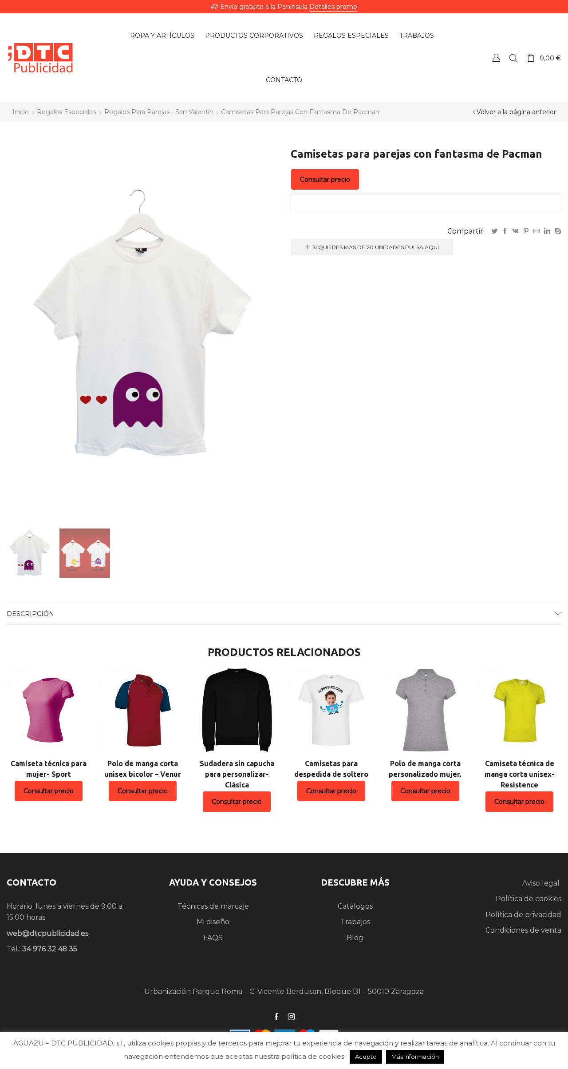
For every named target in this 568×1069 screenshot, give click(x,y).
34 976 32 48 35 (49, 949)
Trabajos (416, 36)
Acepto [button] (366, 1056)
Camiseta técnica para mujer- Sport (49, 768)
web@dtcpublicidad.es (47, 933)
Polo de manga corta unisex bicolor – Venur (142, 768)
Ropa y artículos (162, 36)
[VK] (515, 231)
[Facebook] (505, 231)
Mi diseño (213, 922)
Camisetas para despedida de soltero (331, 768)
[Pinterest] (526, 231)
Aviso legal (541, 883)
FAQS (213, 938)
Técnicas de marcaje (213, 906)
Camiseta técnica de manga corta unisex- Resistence (520, 774)
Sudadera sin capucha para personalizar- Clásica (237, 774)
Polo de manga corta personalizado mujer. (425, 768)
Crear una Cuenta (496, 57)
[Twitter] (494, 231)
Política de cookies (528, 898)
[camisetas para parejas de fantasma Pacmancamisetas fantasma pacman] (29, 552)
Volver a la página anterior (516, 112)
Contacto (284, 80)
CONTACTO (31, 882)
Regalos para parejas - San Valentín (158, 112)
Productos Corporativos (254, 36)
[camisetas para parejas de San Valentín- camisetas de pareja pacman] (84, 554)
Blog (355, 938)
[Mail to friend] (536, 231)
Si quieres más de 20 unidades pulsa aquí (375, 247)
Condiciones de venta (523, 930)
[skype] (556, 231)
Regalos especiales (351, 36)
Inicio (20, 112)
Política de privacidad (523, 914)
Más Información (415, 1056)
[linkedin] (547, 231)
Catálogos (355, 906)
